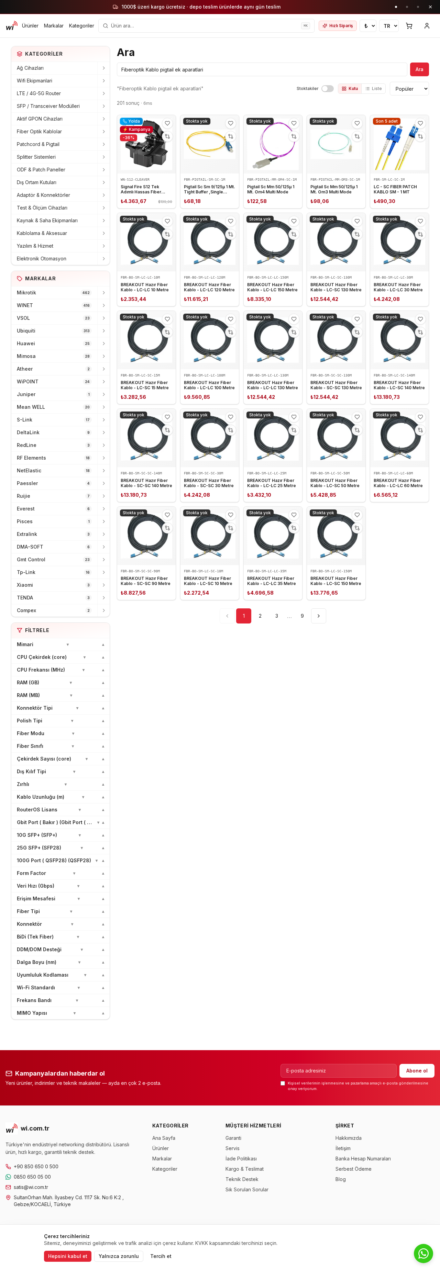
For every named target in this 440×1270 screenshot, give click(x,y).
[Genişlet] (103, 68)
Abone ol (417, 1071)
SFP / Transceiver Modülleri (48, 106)
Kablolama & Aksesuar (42, 233)
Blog (341, 1179)
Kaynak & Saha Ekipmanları (47, 220)
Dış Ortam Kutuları (36, 182)
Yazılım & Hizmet (35, 246)
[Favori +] (167, 123)
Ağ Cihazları (30, 68)
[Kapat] (430, 7)
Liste (377, 88)
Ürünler (30, 26)
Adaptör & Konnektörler (43, 195)
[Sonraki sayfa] (318, 615)
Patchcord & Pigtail (38, 144)
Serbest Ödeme (354, 1169)
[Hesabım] (426, 25)
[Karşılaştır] (167, 136)
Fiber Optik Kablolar (39, 131)
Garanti (233, 1138)
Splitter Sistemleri (36, 157)
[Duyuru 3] (418, 7)
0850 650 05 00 (32, 1177)
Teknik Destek (242, 1179)
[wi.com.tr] (12, 26)
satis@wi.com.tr (31, 1187)
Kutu (353, 88)
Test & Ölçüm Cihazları (42, 208)
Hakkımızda (349, 1138)
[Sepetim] (409, 25)
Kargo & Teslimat (245, 1169)
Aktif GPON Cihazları (40, 119)
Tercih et (161, 1256)
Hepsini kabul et (67, 1256)
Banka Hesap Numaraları (363, 1158)
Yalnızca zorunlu (119, 1256)
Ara (420, 69)
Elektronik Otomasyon (41, 258)
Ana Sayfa (163, 1138)
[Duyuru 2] (407, 7)
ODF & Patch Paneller (41, 169)
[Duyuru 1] (396, 7)
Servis (233, 1148)
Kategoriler (81, 26)
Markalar (54, 26)
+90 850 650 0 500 (36, 1166)
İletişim (343, 1148)
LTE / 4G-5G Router (39, 93)
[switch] (327, 88)
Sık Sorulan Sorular (247, 1189)
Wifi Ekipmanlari (34, 80)
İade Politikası (241, 1158)
